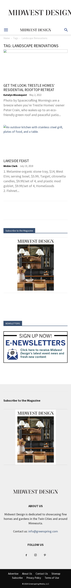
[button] (5, 30)
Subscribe (17, 577)
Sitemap (56, 573)
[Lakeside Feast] (35, 141)
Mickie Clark (10, 166)
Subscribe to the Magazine (19, 230)
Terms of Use (52, 577)
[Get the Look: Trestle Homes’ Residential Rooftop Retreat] (35, 65)
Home (6, 38)
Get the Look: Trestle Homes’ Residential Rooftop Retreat (29, 87)
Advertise (13, 573)
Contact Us (42, 573)
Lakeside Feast (16, 161)
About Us (27, 573)
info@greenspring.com (43, 531)
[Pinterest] (44, 555)
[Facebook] (26, 555)
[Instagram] (35, 555)
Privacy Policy (33, 577)
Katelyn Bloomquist (15, 95)
